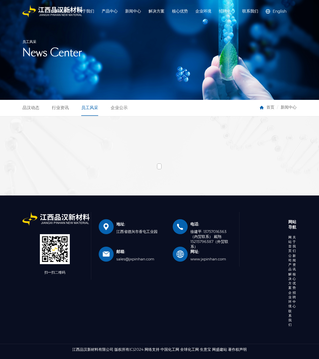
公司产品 (290, 262)
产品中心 (110, 11)
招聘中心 (227, 11)
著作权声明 (237, 349)
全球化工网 (189, 349)
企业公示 (119, 107)
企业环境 (203, 11)
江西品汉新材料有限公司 (92, 349)
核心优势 (180, 11)
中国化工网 (169, 349)
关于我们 (86, 11)
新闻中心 (133, 11)
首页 (270, 107)
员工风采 (89, 107)
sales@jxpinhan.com (135, 259)
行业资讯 (60, 107)
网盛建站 (219, 349)
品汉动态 (30, 107)
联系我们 (250, 11)
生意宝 (205, 349)
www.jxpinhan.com (208, 259)
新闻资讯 (294, 262)
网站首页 (290, 244)
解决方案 (156, 11)
